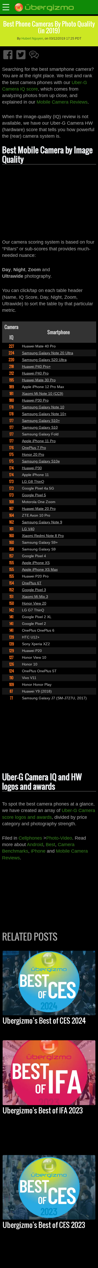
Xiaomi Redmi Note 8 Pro (43, 536)
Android (35, 844)
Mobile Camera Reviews (62, 102)
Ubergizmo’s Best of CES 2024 (44, 1020)
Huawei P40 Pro (35, 373)
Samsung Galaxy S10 (40, 427)
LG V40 (28, 529)
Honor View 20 (34, 603)
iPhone (38, 851)
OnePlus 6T (32, 583)
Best (50, 844)
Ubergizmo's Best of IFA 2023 (43, 1110)
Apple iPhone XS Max (40, 569)
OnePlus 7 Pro (34, 448)
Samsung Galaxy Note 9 (42, 522)
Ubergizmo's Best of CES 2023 (44, 1225)
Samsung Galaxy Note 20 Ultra (47, 353)
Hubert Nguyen (32, 38)
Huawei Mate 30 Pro (39, 380)
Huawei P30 (32, 468)
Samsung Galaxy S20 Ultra (44, 360)
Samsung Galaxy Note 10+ (44, 414)
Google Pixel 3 (34, 590)
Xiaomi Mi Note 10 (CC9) (42, 393)
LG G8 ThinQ (33, 481)
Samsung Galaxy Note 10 (43, 407)
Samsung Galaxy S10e (41, 461)
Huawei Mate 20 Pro (39, 508)
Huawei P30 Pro (35, 400)
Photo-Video (59, 838)
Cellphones (30, 838)
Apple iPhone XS (36, 563)
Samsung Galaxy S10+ (41, 421)
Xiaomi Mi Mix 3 (35, 596)
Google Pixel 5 (34, 495)
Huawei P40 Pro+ (36, 366)
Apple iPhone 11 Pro (39, 441)
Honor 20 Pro (33, 454)
